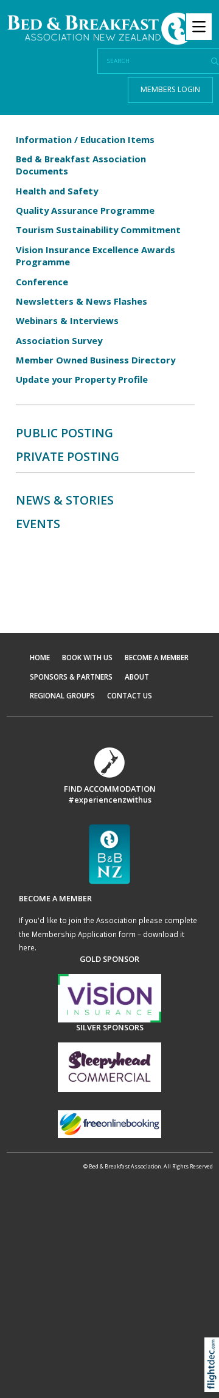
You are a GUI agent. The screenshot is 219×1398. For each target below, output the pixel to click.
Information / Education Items (85, 139)
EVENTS (38, 523)
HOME (40, 657)
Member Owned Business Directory (99, 360)
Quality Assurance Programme (85, 210)
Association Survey (59, 340)
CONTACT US (129, 695)
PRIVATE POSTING (67, 456)
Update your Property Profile (82, 379)
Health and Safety (57, 191)
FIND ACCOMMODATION (110, 788)
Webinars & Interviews (67, 320)
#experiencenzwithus (109, 799)
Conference (42, 282)
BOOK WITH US (87, 657)
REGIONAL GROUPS (62, 695)
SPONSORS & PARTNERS (71, 676)
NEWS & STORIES (65, 500)
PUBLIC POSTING (64, 433)
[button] (214, 1380)
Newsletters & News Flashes (81, 301)
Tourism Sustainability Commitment (98, 230)
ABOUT (137, 676)
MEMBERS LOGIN (170, 89)
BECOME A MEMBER (157, 657)
